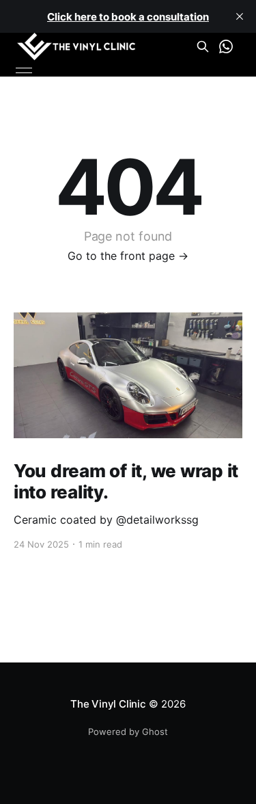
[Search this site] (203, 46)
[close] (240, 16)
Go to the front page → (128, 256)
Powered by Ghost (128, 731)
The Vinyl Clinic (107, 703)
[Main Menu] (24, 70)
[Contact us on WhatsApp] (226, 46)
